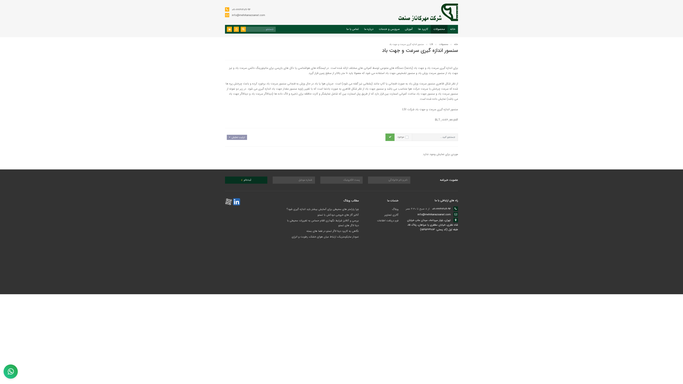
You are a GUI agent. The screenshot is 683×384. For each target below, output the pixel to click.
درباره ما (369, 29)
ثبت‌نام (247, 180)
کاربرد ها (423, 29)
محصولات (439, 29)
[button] (236, 29)
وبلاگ (395, 209)
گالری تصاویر (391, 215)
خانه (452, 29)
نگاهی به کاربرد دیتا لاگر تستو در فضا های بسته (332, 231)
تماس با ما (352, 29)
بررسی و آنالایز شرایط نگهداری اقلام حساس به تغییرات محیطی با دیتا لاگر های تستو (323, 223)
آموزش (409, 29)
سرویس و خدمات (389, 29)
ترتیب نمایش (238, 137)
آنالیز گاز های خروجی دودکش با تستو (338, 215)
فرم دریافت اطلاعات (387, 220)
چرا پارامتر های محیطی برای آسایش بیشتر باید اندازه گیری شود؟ (323, 209)
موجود (400, 137)
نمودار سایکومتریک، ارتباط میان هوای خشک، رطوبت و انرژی (325, 237)
